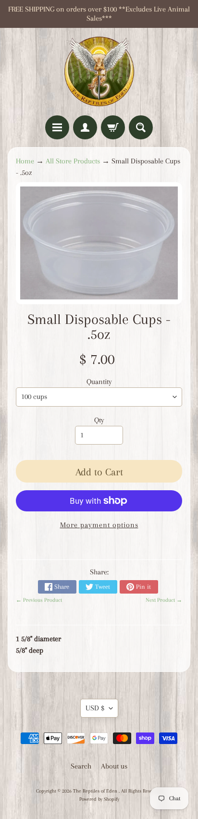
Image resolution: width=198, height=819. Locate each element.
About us (114, 766)
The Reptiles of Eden (96, 791)
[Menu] (57, 127)
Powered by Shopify (99, 799)
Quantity (99, 381)
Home (25, 161)
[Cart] (113, 127)
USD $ (95, 708)
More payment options (99, 525)
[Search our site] (141, 127)
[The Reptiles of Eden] (99, 72)
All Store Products (73, 161)
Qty (99, 420)
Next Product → (164, 600)
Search (81, 766)
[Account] (85, 127)
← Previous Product (39, 600)
